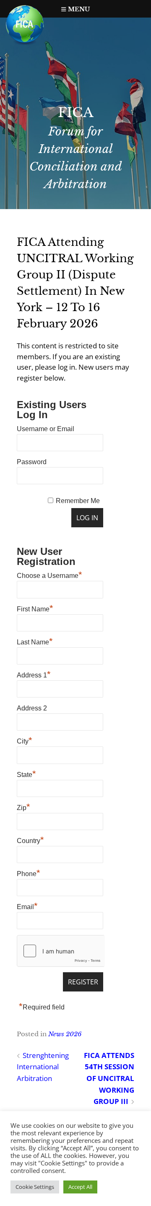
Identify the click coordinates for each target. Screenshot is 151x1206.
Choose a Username (49, 574)
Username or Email (45, 428)
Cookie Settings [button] (35, 1187)
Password (32, 461)
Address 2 (32, 708)
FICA (76, 112)
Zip (23, 806)
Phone (28, 872)
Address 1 (34, 674)
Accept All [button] (80, 1187)
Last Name (35, 641)
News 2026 (65, 1034)
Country (30, 839)
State (26, 773)
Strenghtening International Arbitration (43, 1066)
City (24, 740)
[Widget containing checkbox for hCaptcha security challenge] (61, 951)
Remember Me (78, 500)
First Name (35, 608)
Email (27, 905)
